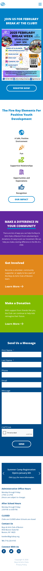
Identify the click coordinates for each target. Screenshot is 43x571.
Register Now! (21, 88)
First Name (8, 350)
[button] (39, 473)
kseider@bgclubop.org (10, 536)
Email (4, 380)
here (14, 477)
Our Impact (21, 199)
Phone (5, 370)
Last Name (8, 360)
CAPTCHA (6, 427)
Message (6, 390)
